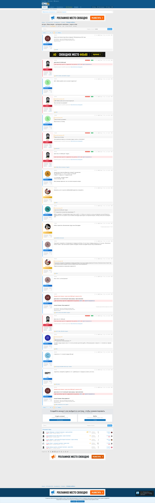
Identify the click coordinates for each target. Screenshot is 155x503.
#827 (112, 151)
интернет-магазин (68, 26)
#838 (112, 352)
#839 (112, 369)
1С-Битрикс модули (55, 436)
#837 (112, 334)
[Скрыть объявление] (112, 12)
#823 (112, 78)
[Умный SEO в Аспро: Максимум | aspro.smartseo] (43, 436)
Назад (44, 32)
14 (61, 444)
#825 (112, 115)
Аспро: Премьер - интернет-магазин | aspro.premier (59, 432)
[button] (55, 7)
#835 (112, 294)
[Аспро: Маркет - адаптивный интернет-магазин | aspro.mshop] (43, 440)
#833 (112, 258)
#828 (112, 170)
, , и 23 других (63, 75)
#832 (112, 241)
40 (50, 32)
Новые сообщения (45, 9)
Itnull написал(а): (58, 117)
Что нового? (51, 7)
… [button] (48, 32)
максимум (75, 26)
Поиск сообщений (53, 9)
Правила (57, 1)
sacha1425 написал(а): (59, 99)
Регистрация (60, 420)
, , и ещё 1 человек (64, 366)
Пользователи (60, 7)
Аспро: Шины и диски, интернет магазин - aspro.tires (59, 447)
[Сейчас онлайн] (47, 66)
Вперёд (59, 32)
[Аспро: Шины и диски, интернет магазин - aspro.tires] (43, 447)
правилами (59, 12)
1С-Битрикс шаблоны (56, 433)
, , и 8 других (62, 331)
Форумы (45, 7)
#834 (112, 276)
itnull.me (50, 74)
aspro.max (59, 26)
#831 (112, 223)
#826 (112, 132)
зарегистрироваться (87, 64)
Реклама (51, 1)
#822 (112, 60)
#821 (112, 35)
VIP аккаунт (69, 7)
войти (79, 64)
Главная (44, 1)
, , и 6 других (63, 312)
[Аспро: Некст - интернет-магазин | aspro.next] (43, 444)
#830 (112, 205)
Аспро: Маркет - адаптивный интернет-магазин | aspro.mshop (62, 439)
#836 (112, 315)
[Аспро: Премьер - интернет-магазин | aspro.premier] (43, 432)
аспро (63, 26)
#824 (112, 96)
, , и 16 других (62, 167)
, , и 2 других (62, 404)
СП (80, 7)
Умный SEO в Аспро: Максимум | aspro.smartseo (58, 435)
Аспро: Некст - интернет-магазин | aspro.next (57, 443)
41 (52, 32)
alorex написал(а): (58, 261)
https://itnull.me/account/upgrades (76, 67)
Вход (96, 420)
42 (54, 32)
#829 (112, 187)
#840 (112, 387)
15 (62, 444)
